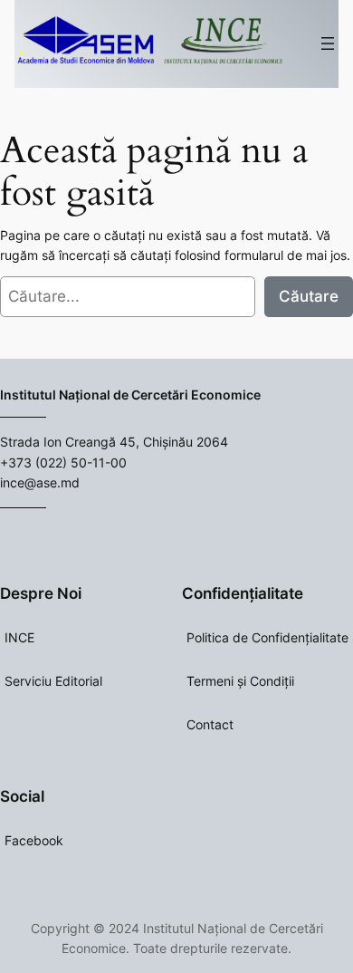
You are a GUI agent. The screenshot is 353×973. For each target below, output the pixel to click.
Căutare (309, 296)
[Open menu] (328, 43)
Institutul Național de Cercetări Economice (130, 394)
